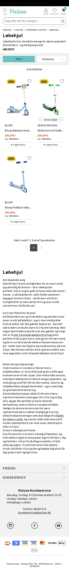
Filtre (19, 59)
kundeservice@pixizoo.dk (34, 512)
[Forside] (18, 11)
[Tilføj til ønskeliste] (29, 81)
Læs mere (8, 49)
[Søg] (62, 21)
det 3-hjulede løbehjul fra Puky (33, 335)
